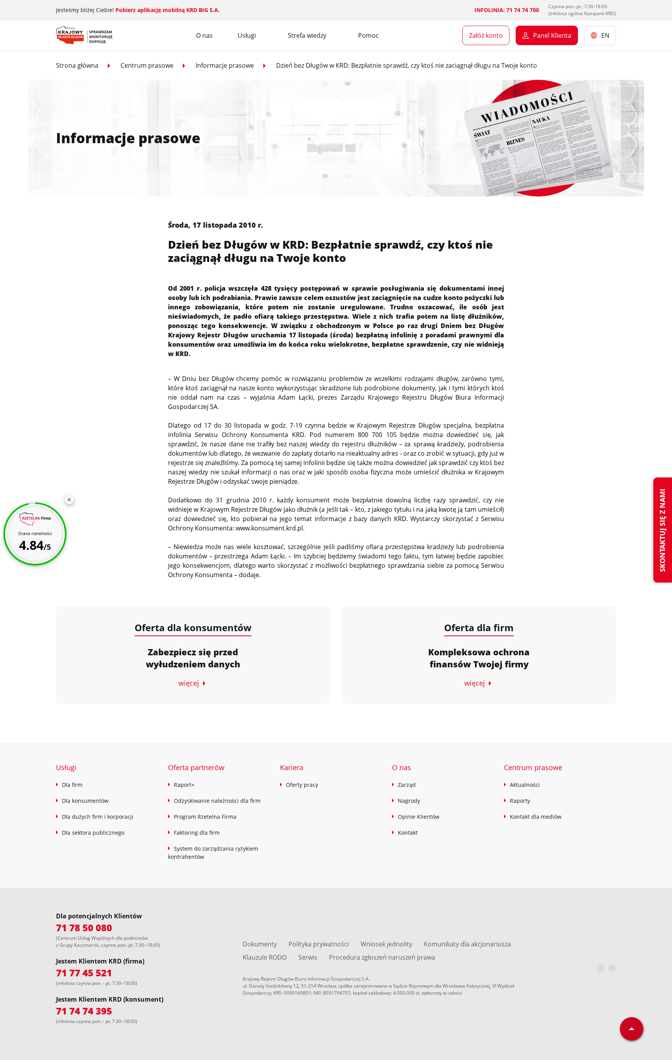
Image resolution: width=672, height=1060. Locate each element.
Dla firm (72, 784)
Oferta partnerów (196, 767)
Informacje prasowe (225, 65)
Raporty (520, 800)
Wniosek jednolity (386, 944)
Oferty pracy (302, 784)
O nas (204, 35)
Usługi (66, 767)
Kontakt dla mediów (536, 816)
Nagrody (409, 800)
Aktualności (525, 784)
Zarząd (407, 784)
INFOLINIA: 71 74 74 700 (506, 10)
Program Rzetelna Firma (205, 816)
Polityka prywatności (319, 944)
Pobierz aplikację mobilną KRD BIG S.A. (168, 10)
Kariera (291, 767)
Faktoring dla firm (197, 832)
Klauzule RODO (265, 957)
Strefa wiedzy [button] (307, 35)
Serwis (307, 957)
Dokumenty (260, 944)
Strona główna (77, 65)
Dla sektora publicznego (93, 832)
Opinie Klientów (418, 816)
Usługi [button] (247, 35)
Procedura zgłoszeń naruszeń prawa (382, 957)
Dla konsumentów (85, 800)
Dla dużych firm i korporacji (97, 816)
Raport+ (184, 784)
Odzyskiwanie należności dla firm (217, 800)
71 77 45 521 (84, 972)
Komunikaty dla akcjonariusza (467, 944)
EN (605, 35)
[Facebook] (600, 968)
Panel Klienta (552, 35)
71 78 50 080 (84, 927)
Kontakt (408, 832)
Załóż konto (486, 35)
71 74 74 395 (84, 1010)
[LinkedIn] (612, 968)
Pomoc (368, 35)
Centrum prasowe (147, 65)
